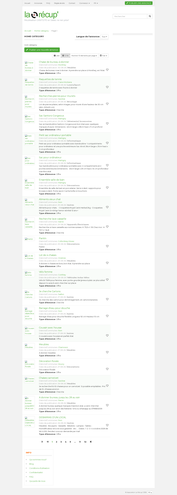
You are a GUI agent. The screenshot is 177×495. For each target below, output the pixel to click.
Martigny (62, 118)
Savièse (61, 99)
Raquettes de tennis (50, 79)
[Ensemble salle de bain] (29, 184)
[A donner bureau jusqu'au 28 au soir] (29, 403)
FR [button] (95, 3)
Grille (66, 56)
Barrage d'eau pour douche (54, 308)
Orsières (62, 258)
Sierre (61, 222)
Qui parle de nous (37, 481)
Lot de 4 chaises (47, 255)
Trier (103, 56)
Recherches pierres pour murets (57, 96)
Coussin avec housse (50, 327)
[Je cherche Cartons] (29, 294)
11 (80, 441)
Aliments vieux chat (50, 199)
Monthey (62, 65)
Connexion (83, 3)
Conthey (62, 275)
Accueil (27, 3)
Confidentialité (36, 472)
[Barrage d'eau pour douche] (29, 314)
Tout (104, 37)
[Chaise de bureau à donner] (29, 66)
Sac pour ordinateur (50, 157)
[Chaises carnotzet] (29, 380)
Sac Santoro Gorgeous (51, 115)
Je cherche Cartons (49, 291)
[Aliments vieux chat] (29, 202)
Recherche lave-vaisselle (52, 219)
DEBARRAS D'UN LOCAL (52, 417)
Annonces (38, 3)
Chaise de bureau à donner (54, 62)
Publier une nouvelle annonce (43, 50)
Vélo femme (45, 272)
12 (85, 441)
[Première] (42, 441)
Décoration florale (49, 361)
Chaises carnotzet (48, 378)
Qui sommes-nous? (38, 459)
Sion (60, 202)
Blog (31, 464)
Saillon (61, 294)
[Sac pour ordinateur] (29, 160)
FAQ (48, 3)
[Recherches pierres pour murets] (29, 102)
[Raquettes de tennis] (29, 82)
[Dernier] (90, 441)
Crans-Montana (65, 82)
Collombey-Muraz (66, 241)
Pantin (42, 238)
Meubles (44, 344)
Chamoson (63, 347)
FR (149, 492)
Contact (72, 3)
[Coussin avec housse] (29, 330)
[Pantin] (29, 239)
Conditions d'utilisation (39, 468)
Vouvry (61, 364)
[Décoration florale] (29, 364)
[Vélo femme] (29, 274)
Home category (41, 31)
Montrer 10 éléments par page (83, 56)
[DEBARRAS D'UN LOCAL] (29, 421)
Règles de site (59, 3)
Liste (57, 56)
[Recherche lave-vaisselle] (29, 223)
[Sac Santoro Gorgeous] (29, 119)
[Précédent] (47, 441)
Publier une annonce (139, 3)
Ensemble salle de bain (51, 179)
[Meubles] (29, 346)
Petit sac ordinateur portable (55, 135)
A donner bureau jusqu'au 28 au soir (59, 397)
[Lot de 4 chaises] (29, 257)
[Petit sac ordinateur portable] (29, 140)
